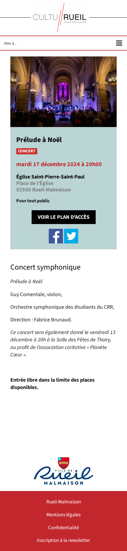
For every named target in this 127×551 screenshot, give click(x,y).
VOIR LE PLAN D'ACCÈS (63, 217)
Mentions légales (63, 514)
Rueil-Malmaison (63, 501)
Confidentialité (63, 527)
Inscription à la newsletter (63, 540)
